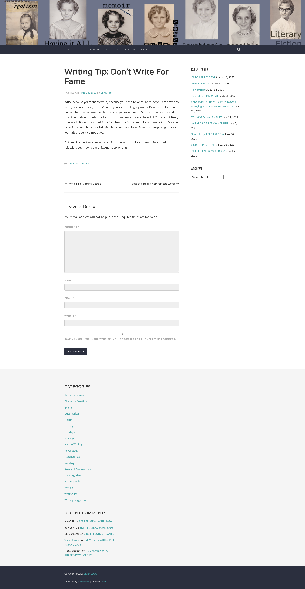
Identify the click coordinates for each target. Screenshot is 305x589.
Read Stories (72, 457)
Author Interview (74, 395)
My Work (94, 49)
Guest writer (71, 413)
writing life (70, 494)
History (68, 426)
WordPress (83, 581)
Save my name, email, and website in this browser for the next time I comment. (120, 338)
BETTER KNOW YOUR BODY (208, 151)
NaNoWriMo (198, 89)
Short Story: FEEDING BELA (207, 134)
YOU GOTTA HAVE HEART (206, 117)
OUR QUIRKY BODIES (204, 145)
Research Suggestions (77, 469)
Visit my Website (74, 481)
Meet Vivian (113, 49)
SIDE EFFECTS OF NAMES (99, 534)
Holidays (69, 432)
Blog (80, 49)
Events (68, 407)
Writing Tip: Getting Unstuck (85, 183)
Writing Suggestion (75, 500)
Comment (71, 227)
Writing (68, 487)
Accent (104, 581)
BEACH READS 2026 (203, 77)
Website (70, 316)
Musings (69, 438)
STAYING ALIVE (200, 83)
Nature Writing (73, 444)
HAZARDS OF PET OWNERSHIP (209, 123)
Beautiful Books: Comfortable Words (154, 183)
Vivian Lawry (71, 540)
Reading (69, 463)
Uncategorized (78, 163)
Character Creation (75, 401)
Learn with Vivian (136, 49)
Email (69, 298)
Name (69, 280)
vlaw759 (106, 92)
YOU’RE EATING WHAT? (205, 95)
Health (68, 420)
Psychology (71, 450)
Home (67, 49)
